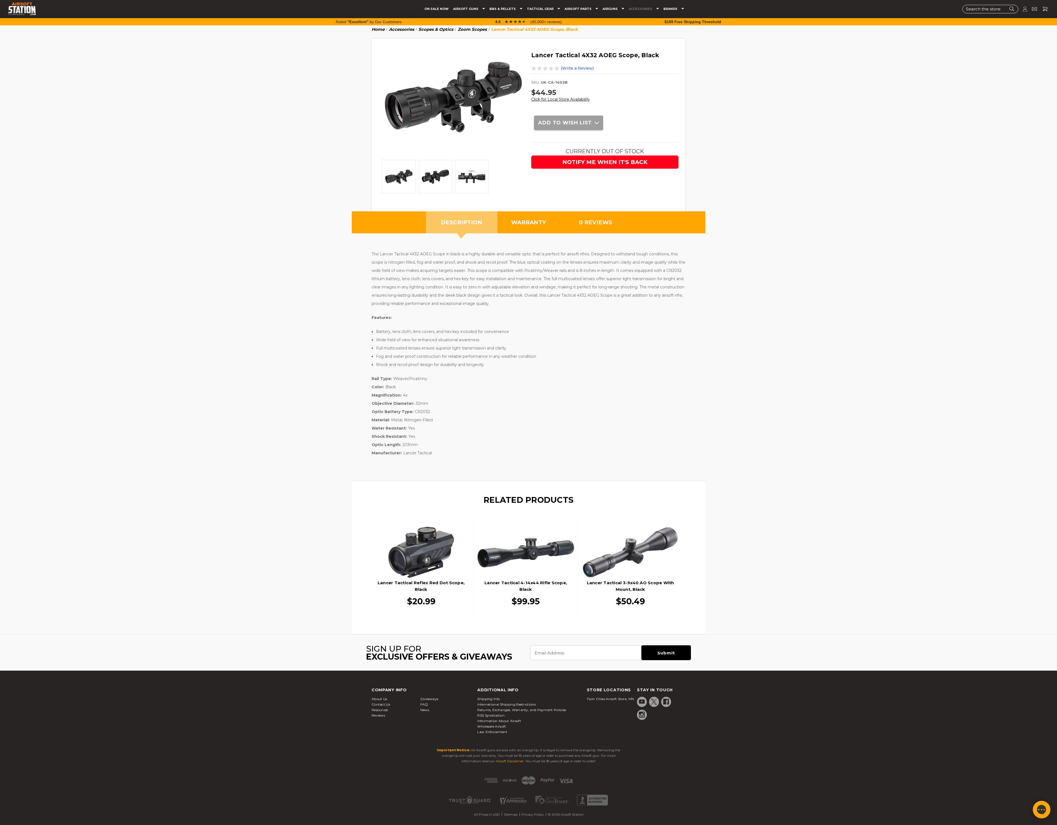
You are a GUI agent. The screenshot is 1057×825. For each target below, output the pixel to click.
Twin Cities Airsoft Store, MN (610, 699)
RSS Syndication (491, 715)
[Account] (1022, 9)
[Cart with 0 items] (1043, 9)
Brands (670, 9)
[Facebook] (666, 702)
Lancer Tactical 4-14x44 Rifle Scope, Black (525, 586)
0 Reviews (595, 222)
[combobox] (990, 9)
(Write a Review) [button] (577, 68)
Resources (380, 710)
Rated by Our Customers (369, 22)
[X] (654, 702)
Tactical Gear (540, 9)
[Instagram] (642, 715)
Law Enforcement (492, 732)
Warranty (528, 222)
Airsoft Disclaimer (510, 761)
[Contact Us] (1032, 9)
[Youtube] (642, 702)
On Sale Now (436, 9)
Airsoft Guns (466, 9)
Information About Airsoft (499, 721)
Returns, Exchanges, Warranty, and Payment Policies (521, 710)
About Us (379, 699)
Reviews (378, 715)
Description (461, 222)
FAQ (424, 704)
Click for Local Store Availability (560, 99)
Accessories (641, 9)
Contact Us (381, 704)
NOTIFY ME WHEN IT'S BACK (604, 162)
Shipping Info (488, 699)
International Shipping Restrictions (506, 704)
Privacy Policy (532, 814)
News (424, 710)
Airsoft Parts (578, 9)
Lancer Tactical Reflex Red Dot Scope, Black (421, 586)
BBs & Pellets (503, 9)
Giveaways (429, 699)
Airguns (611, 9)
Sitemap (510, 814)
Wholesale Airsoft (491, 726)
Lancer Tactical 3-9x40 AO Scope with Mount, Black (630, 586)
